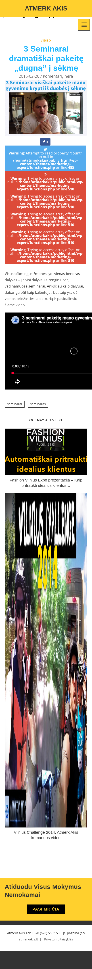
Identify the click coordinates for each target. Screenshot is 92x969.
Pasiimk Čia (45, 909)
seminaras (38, 404)
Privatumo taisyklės (58, 939)
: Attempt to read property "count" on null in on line (45, 160)
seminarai (14, 404)
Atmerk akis (46, 8)
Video (46, 40)
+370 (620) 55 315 (45, 933)
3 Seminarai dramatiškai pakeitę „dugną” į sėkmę (46, 58)
